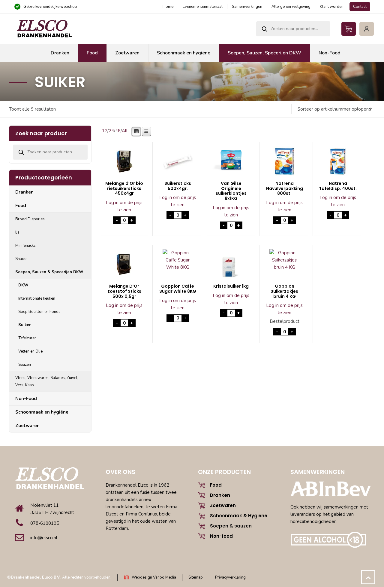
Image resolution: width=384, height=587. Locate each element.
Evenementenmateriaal (203, 6)
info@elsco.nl (43, 538)
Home (168, 6)
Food (20, 206)
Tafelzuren (27, 338)
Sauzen (24, 364)
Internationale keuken (36, 298)
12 (104, 130)
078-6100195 (44, 523)
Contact (360, 6)
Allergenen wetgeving (291, 6)
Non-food (221, 536)
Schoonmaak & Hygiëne (238, 515)
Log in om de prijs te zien (124, 206)
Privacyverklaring (230, 577)
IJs (17, 232)
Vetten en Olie (30, 351)
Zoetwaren (27, 426)
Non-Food (26, 399)
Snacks (21, 258)
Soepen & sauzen (231, 526)
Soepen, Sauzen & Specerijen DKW (49, 272)
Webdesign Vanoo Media (154, 577)
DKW (23, 285)
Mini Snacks (25, 245)
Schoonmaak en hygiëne (41, 412)
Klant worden (332, 6)
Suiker (24, 325)
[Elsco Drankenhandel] (44, 29)
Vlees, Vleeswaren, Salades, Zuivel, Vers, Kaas (46, 381)
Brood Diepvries (30, 219)
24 (111, 130)
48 (118, 130)
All (125, 130)
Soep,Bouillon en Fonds (39, 311)
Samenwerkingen (247, 6)
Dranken (24, 192)
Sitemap (195, 577)
